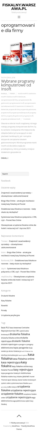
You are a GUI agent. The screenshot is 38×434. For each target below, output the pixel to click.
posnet (25, 376)
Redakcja (4, 93)
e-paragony (29, 344)
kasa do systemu (23, 355)
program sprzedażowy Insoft (20, 113)
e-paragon (21, 344)
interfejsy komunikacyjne (9, 355)
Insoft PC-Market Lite (18, 97)
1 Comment (26, 119)
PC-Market (27, 106)
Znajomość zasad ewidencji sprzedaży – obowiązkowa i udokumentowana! (15, 244)
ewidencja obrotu (7, 351)
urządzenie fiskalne (12, 393)
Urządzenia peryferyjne (10, 315)
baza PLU (5, 327)
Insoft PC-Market (6, 97)
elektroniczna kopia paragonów (14, 347)
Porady (12, 93)
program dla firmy (14, 109)
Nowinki (4, 305)
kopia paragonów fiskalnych (10, 373)
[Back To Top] (19, 415)
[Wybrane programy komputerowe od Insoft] (19, 73)
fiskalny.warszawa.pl (18, 423)
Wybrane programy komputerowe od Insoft (18, 85)
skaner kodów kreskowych (27, 380)
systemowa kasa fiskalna (19, 383)
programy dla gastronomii (15, 116)
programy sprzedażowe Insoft (10, 119)
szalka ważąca (12, 387)
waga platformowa (18, 401)
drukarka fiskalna (20, 334)
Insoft (20, 93)
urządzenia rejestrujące (23, 390)
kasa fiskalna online (23, 358)
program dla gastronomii (28, 109)
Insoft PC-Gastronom (29, 93)
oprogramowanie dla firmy (9, 100)
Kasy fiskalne (6, 300)
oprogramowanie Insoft (16, 103)
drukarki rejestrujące (9, 344)
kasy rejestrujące (23, 369)
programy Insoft (28, 116)
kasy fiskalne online (20, 366)
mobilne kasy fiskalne (14, 377)
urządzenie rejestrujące (18, 397)
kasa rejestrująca (11, 362)
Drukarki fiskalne (8, 296)
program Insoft (6, 113)
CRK (17, 331)
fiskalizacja (17, 351)
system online (6, 383)
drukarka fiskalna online (10, 338)
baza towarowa (15, 327)
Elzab (31, 348)
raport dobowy (12, 380)
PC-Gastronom (19, 106)
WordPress (16, 426)
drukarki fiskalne (21, 341)
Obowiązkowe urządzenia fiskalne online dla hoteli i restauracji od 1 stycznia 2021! (17, 279)
